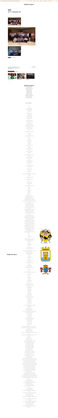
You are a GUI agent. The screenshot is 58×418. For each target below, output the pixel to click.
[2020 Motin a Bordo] (21, 76)
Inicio (8, 8)
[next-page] (9, 81)
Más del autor (16, 71)
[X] (10, 15)
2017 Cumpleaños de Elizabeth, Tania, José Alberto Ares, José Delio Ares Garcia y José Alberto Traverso (13, 68)
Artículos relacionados (11, 71)
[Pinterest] (12, 15)
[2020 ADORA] (30, 76)
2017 (12, 8)
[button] (57, 1)
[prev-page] (8, 81)
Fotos (10, 8)
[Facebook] (9, 15)
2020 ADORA (27, 79)
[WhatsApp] (14, 15)
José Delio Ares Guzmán (13, 57)
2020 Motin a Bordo (19, 79)
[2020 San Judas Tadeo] (12, 76)
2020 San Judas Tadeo (10, 79)
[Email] (16, 15)
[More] (18, 15)
